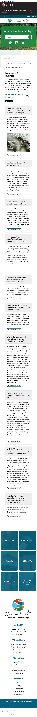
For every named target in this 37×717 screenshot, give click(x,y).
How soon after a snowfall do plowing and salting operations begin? (16, 239)
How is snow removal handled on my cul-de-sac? (15, 395)
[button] (30, 37)
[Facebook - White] (10, 42)
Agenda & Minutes (18, 662)
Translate (15, 714)
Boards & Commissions (18, 665)
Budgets (18, 668)
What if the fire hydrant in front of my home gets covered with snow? (17, 307)
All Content (9, 101)
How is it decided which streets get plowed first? (16, 203)
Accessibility (19, 688)
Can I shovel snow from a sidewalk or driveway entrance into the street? (16, 280)
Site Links (18, 678)
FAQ (9, 58)
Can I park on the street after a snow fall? (16, 164)
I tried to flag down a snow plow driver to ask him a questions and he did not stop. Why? (16, 499)
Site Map (18, 686)
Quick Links (18, 658)
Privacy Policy (18, 694)
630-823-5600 (20, 635)
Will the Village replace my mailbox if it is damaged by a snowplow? (16, 451)
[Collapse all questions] (31, 96)
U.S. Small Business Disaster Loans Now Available (17, 11)
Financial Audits (18, 673)
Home (5, 58)
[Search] (30, 63)
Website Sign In (31, 16)
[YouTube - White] (23, 42)
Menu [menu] (5, 16)
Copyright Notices (18, 691)
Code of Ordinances (18, 670)
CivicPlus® (28, 701)
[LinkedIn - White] (16, 42)
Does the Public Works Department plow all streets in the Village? (16, 110)
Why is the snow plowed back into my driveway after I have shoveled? (16, 339)
